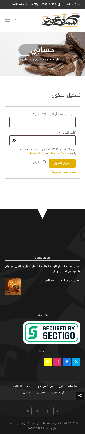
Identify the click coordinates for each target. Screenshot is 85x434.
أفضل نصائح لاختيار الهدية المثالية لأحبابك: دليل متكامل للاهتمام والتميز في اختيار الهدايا (42, 269)
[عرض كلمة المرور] (14, 140)
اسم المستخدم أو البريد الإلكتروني (50, 114)
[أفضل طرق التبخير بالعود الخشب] (13, 287)
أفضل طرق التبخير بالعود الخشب (60, 280)
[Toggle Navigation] (7, 20)
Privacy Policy (37, 153)
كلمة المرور (63, 132)
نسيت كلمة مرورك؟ (64, 171)
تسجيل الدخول (62, 163)
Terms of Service (60, 153)
